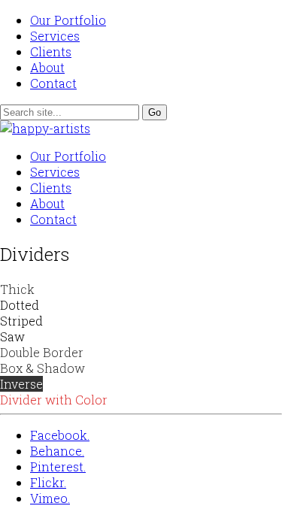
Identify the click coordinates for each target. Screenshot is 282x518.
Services (55, 36)
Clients (50, 51)
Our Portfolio (68, 20)
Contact (53, 83)
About (47, 67)
